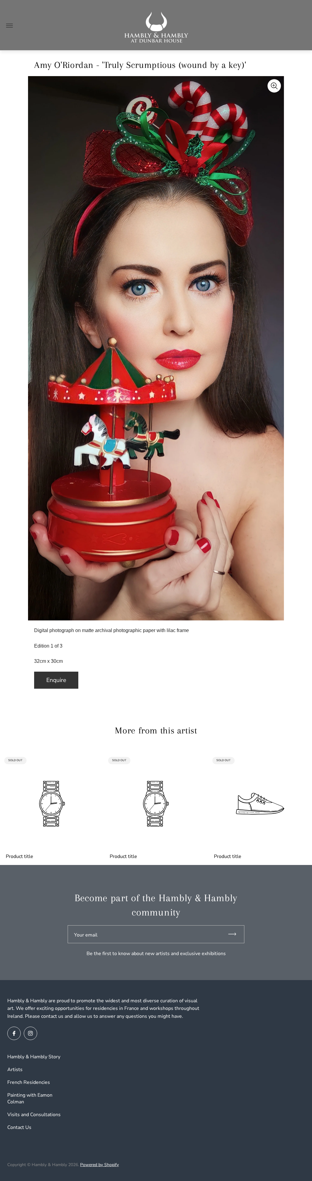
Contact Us (19, 1127)
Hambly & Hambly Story (33, 1056)
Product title (19, 856)
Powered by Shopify (99, 1165)
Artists (15, 1069)
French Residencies (28, 1082)
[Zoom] (274, 86)
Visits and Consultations (34, 1114)
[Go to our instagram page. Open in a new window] (30, 1033)
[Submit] (235, 934)
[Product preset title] (52, 803)
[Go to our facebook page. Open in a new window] (14, 1033)
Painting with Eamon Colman (29, 1098)
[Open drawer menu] (9, 25)
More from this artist (156, 730)
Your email (86, 935)
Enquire (56, 680)
